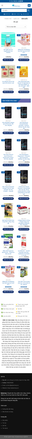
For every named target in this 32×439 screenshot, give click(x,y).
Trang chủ (7, 19)
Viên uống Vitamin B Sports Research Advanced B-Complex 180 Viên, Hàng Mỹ (8, 157)
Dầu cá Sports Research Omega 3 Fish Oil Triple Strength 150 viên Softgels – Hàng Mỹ (8, 189)
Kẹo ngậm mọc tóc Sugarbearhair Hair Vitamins (8, 51)
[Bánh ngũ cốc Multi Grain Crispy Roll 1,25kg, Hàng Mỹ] (8, 210)
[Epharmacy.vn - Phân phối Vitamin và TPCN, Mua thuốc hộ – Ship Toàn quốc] (16, 5)
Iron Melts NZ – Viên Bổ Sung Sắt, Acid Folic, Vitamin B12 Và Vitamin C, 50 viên (24, 253)
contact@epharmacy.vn (12, 385)
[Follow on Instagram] (11, 1)
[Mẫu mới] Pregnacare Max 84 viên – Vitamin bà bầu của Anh (8, 252)
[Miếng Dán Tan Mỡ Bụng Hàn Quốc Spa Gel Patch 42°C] (24, 39)
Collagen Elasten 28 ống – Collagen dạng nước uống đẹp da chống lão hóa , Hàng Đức (24, 222)
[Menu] (2, 5)
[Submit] (28, 10)
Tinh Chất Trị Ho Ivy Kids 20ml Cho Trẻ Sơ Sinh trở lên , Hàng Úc (24, 283)
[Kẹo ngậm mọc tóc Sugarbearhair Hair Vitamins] (8, 39)
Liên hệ (4, 425)
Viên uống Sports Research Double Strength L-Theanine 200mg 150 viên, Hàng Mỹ (23, 125)
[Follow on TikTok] (12, 1)
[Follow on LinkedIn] (20, 1)
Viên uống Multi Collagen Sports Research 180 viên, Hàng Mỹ (8, 124)
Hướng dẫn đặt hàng (7, 409)
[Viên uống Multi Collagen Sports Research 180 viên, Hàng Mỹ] (8, 112)
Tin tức (4, 423)
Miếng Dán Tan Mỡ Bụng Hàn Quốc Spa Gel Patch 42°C (24, 51)
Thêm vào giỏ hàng (8, 59)
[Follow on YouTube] (22, 1)
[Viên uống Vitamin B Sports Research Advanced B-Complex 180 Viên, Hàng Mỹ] (8, 145)
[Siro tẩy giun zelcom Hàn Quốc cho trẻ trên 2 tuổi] (8, 72)
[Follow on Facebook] (9, 1)
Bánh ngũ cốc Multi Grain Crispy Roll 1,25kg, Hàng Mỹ (8, 222)
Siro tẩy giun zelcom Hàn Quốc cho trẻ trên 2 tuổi (8, 82)
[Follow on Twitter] (14, 1)
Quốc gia (16, 19)
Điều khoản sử (6, 411)
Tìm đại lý (5, 428)
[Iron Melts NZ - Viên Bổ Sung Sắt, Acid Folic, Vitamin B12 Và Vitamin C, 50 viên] (24, 241)
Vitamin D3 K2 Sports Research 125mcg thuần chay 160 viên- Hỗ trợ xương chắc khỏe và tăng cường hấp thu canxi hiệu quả (24, 190)
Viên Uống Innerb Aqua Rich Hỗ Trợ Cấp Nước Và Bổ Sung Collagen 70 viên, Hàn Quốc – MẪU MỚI (24, 84)
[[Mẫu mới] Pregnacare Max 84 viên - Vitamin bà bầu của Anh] (8, 241)
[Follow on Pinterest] (19, 1)
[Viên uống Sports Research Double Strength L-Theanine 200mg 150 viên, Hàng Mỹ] (24, 112)
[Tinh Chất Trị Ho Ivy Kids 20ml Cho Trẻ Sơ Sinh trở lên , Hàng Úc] (24, 272)
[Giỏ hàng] (29, 5)
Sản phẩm (5, 420)
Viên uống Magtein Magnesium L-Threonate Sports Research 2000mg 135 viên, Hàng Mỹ (24, 157)
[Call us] (17, 1)
